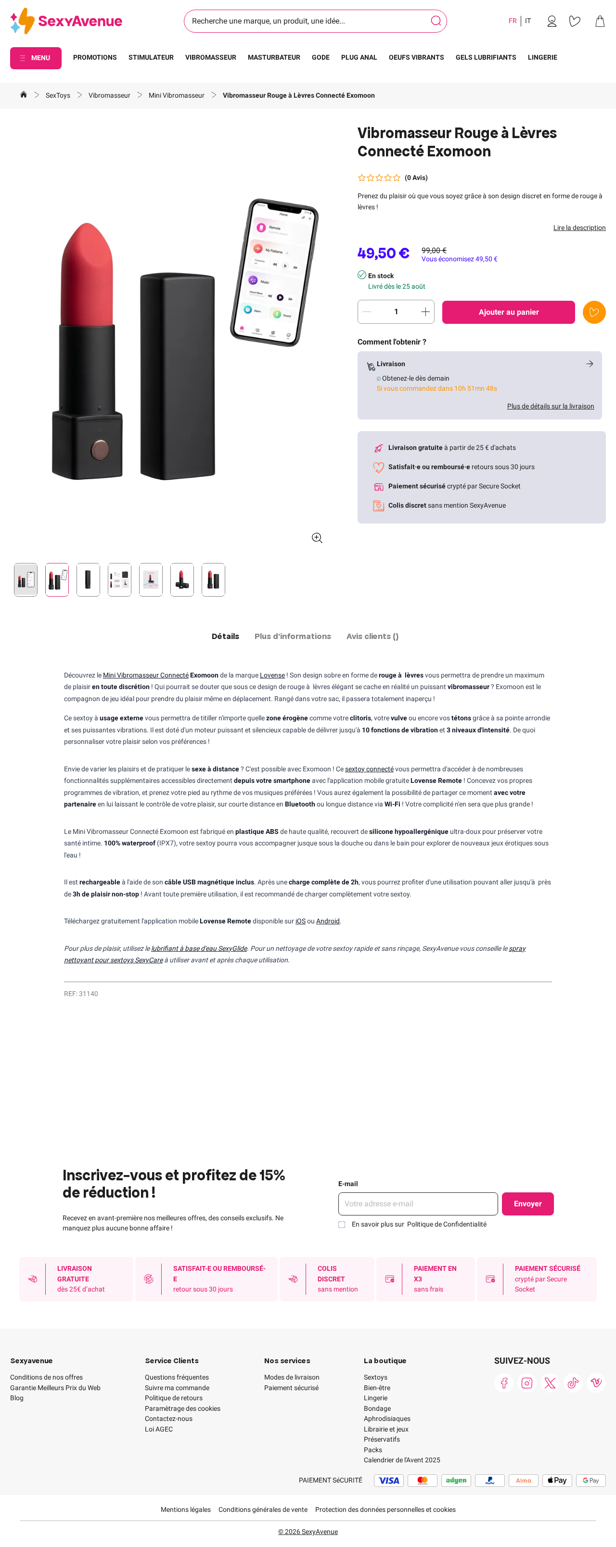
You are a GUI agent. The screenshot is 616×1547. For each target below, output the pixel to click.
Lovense (272, 675)
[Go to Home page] (66, 21)
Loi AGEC (159, 1429)
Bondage (377, 1408)
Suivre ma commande (177, 1388)
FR (513, 21)
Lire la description (579, 227)
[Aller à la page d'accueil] (23, 95)
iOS (300, 921)
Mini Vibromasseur (177, 95)
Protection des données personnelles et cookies (385, 1509)
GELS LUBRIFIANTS (486, 57)
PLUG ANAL (359, 57)
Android (328, 921)
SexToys (59, 95)
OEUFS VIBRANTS (416, 57)
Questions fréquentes (177, 1377)
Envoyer (528, 1203)
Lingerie (375, 1398)
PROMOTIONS (95, 57)
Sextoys (375, 1377)
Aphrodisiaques (387, 1418)
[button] (170, 337)
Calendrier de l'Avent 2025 (402, 1460)
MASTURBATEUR (274, 57)
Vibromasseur (110, 95)
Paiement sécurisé (291, 1388)
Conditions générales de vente (263, 1509)
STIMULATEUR (151, 57)
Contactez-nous (168, 1418)
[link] (552, 21)
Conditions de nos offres (46, 1377)
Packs (373, 1450)
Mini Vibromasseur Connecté (146, 675)
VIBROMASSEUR (210, 57)
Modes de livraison (292, 1377)
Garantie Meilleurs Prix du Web (55, 1388)
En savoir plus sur (419, 1224)
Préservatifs (382, 1439)
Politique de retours (174, 1398)
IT (528, 21)
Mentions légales (186, 1509)
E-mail (348, 1184)
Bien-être (377, 1388)
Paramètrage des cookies (182, 1408)
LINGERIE (542, 57)
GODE (321, 57)
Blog (17, 1398)
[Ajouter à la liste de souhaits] (594, 312)
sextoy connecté (369, 769)
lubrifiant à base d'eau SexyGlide (199, 948)
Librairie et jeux (386, 1429)
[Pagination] (26, 580)
